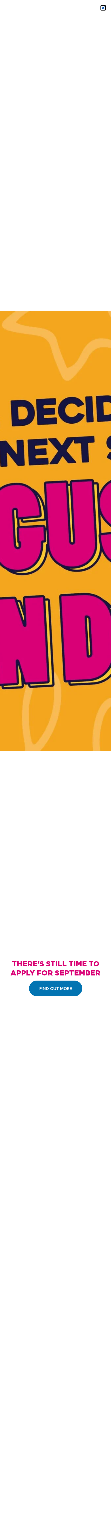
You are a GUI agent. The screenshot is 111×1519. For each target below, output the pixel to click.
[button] (103, 8)
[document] (55, 759)
